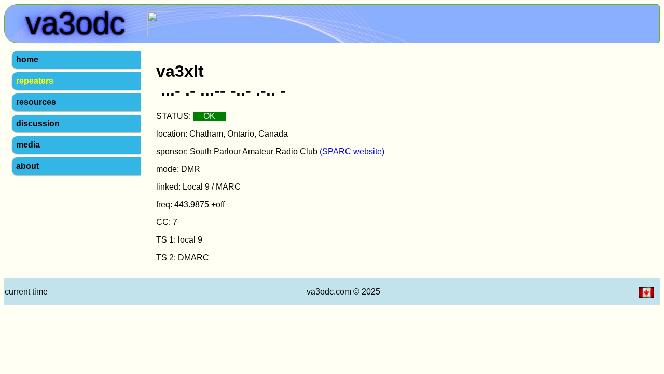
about (27, 166)
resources (36, 102)
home (27, 59)
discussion (38, 123)
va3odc (38, 41)
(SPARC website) (352, 151)
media (28, 144)
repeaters (34, 80)
